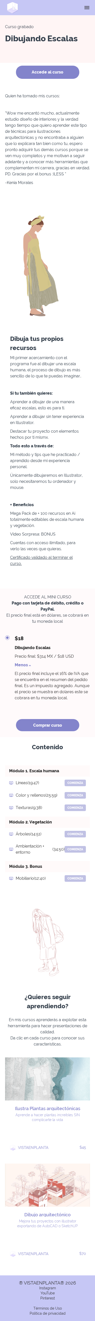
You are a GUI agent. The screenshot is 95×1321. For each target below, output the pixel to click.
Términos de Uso (47, 1308)
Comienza (75, 783)
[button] (87, 8)
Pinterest (47, 1298)
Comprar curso (47, 725)
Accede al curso (47, 72)
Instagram (47, 1288)
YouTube (48, 1293)
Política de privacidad (48, 1313)
